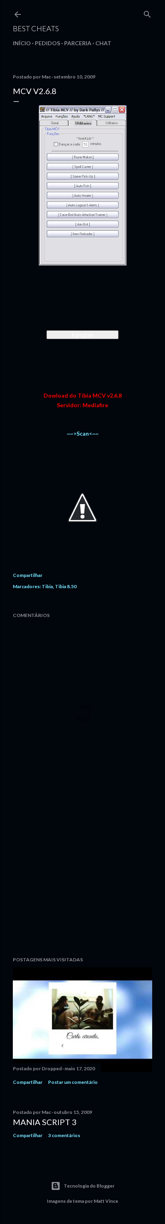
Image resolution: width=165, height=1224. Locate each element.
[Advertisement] (82, 880)
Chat (103, 43)
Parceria (77, 43)
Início (22, 43)
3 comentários (64, 1135)
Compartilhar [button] (27, 575)
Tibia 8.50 (65, 586)
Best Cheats (36, 28)
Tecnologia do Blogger (89, 1186)
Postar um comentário (73, 1082)
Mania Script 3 (44, 1122)
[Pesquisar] (147, 12)
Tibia (47, 586)
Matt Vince (106, 1201)
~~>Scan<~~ (83, 433)
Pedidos (47, 43)
